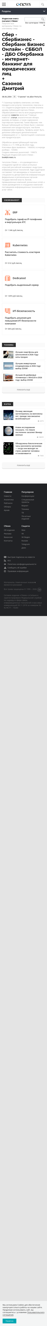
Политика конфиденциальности (22, 564)
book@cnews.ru (9, 157)
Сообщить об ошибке (17, 567)
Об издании (9, 530)
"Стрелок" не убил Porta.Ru (29, 96)
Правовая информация (18, 571)
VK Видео (26, 537)
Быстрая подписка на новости (21, 557)
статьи (14, 117)
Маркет (25, 505)
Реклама (7, 533)
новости (15, 115)
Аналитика (9, 499)
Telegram (26, 544)
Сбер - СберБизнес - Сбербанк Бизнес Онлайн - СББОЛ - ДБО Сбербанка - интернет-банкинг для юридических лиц (23, 54)
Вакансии (8, 537)
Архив (6, 510)
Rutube (25, 540)
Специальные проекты (28, 500)
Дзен (24, 548)
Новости (7, 496)
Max (23, 530)
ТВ (23, 512)
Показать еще (23, 390)
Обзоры (7, 506)
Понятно (9, 1321)
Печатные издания (26, 517)
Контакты (8, 540)
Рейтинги (8, 503)
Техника (25, 509)
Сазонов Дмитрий (13, 86)
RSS (9, 560)
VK (23, 533)
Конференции (28, 496)
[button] (42, 4)
